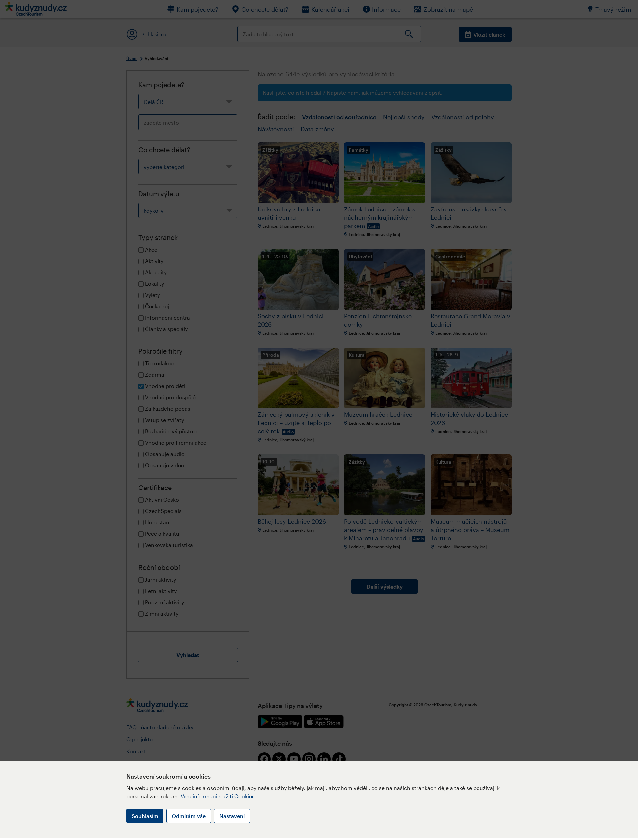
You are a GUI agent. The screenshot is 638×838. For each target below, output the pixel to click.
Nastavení (232, 816)
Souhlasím (145, 816)
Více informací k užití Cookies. (218, 796)
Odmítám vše (189, 816)
